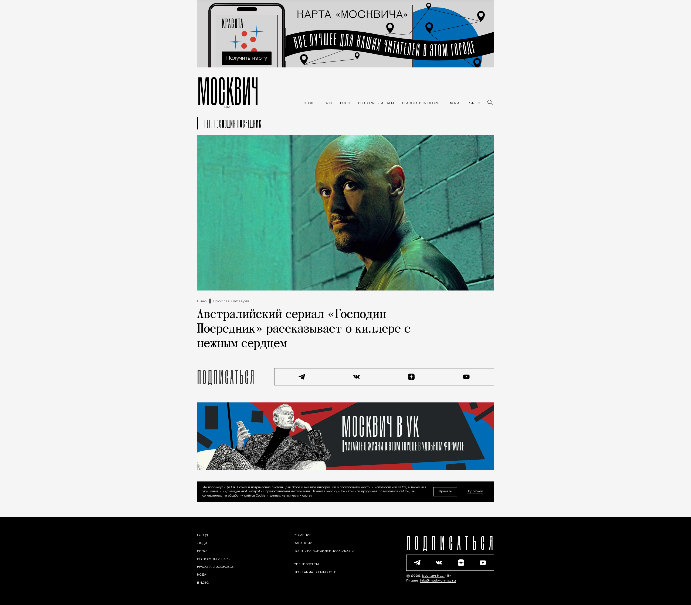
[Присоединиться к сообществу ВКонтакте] (356, 376)
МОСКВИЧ (228, 91)
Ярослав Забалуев (231, 301)
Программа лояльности (315, 572)
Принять (445, 491)
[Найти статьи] (490, 103)
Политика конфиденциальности (324, 551)
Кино (202, 301)
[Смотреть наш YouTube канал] (466, 376)
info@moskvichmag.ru (438, 580)
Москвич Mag (433, 575)
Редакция (302, 535)
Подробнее (475, 491)
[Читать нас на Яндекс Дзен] (411, 376)
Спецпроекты (306, 564)
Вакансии (303, 543)
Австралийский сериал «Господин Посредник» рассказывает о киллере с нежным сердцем (304, 329)
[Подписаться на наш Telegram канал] (301, 376)
